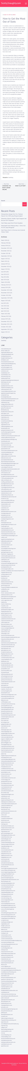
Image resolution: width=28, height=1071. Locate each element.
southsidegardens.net (6, 948)
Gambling (10, 177)
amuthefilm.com (5, 668)
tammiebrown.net (5, 726)
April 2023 (4, 311)
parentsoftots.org (6, 840)
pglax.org (3, 753)
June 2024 (4, 274)
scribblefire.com (5, 589)
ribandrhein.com (5, 576)
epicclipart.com (5, 413)
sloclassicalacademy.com (7, 646)
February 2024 (5, 285)
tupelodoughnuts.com (7, 528)
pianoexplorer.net (5, 946)
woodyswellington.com (7, 957)
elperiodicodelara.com (7, 352)
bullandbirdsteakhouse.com (8, 905)
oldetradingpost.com (6, 454)
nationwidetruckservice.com (8, 778)
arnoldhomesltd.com (6, 485)
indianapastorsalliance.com (8, 802)
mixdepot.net (4, 933)
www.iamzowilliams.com (7, 942)
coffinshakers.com (6, 702)
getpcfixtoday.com (6, 408)
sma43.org (4, 911)
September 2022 (5, 329)
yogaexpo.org (4, 591)
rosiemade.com (5, 526)
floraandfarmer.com (6, 471)
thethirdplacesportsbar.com (8, 953)
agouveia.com (4, 1022)
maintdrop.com (5, 417)
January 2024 (4, 287)
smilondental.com (6, 543)
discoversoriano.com (6, 624)
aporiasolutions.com (6, 829)
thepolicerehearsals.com (7, 639)
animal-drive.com (5, 822)
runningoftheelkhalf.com (7, 874)
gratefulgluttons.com (7, 613)
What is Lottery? (20, 185)
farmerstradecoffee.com (7, 844)
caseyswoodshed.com (6, 805)
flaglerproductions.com (7, 654)
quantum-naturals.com (7, 979)
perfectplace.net (5, 585)
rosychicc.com (4, 606)
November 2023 (5, 292)
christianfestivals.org (6, 735)
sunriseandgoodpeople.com (8, 759)
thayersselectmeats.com (7, 827)
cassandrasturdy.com (6, 617)
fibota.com (4, 964)
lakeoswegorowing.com (7, 1018)
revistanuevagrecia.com (7, 687)
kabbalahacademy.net (6, 541)
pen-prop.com (4, 866)
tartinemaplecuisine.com (7, 716)
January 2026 (4, 245)
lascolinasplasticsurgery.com (8, 907)
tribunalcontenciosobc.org (8, 644)
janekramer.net (5, 718)
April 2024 (4, 279)
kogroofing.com (5, 422)
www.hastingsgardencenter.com (9, 944)
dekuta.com (4, 929)
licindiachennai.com (6, 356)
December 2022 (5, 321)
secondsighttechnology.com (8, 548)
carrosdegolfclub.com (7, 467)
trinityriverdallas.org (6, 583)
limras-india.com (5, 350)
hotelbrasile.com (5, 441)
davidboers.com (5, 848)
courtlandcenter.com (6, 787)
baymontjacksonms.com (7, 750)
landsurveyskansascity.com (8, 890)
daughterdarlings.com (6, 358)
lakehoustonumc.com (6, 855)
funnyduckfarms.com (6, 1005)
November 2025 (5, 250)
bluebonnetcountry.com (7, 411)
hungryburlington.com (6, 713)
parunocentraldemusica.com (8, 968)
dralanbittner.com (5, 515)
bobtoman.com (5, 419)
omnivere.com (4, 371)
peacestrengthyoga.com (7, 877)
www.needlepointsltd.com (8, 903)
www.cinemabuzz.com (7, 931)
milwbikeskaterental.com (7, 748)
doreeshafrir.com (5, 692)
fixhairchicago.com (6, 807)
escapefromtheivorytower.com (9, 476)
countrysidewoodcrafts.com (8, 391)
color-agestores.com (6, 600)
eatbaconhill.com (5, 378)
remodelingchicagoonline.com (9, 913)
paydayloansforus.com (7, 385)
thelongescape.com (6, 729)
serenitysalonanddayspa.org (8, 363)
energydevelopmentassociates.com (10, 469)
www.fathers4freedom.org (8, 870)
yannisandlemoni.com (6, 517)
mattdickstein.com (6, 851)
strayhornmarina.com (6, 652)
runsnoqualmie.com (6, 896)
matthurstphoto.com (6, 986)
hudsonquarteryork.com (7, 962)
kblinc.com (4, 520)
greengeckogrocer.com (7, 552)
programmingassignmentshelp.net (10, 380)
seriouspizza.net (5, 816)
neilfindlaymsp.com (6, 789)
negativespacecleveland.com (8, 755)
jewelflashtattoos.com (7, 406)
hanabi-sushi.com (5, 925)
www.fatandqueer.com (7, 887)
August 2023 (4, 300)
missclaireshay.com (6, 349)
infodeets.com (5, 360)
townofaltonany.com (6, 752)
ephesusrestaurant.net (7, 955)
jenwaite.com (4, 1007)
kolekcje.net (4, 578)
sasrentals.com (5, 546)
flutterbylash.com (5, 1001)
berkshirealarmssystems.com (8, 511)
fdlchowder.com (5, 901)
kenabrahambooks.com (7, 665)
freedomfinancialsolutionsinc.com (10, 879)
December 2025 (5, 248)
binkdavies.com (5, 661)
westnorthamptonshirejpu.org (9, 439)
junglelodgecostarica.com (8, 733)
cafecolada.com (5, 622)
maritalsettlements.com (7, 746)
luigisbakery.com (5, 924)
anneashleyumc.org (6, 888)
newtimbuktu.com (6, 374)
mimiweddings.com (6, 1036)
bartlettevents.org (6, 445)
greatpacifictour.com (6, 781)
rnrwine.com (4, 1016)
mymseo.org (4, 1025)
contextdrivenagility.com (7, 698)
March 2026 (4, 240)
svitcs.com (4, 815)
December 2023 (5, 290)
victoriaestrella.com (6, 783)
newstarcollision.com (6, 545)
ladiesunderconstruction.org (8, 456)
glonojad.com (4, 685)
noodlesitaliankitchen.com (8, 400)
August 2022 (4, 332)
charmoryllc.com (5, 631)
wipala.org (4, 602)
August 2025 (4, 258)
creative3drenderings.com (7, 842)
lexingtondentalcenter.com (8, 557)
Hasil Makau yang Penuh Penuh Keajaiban (12, 223)
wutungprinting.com (6, 744)
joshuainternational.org (7, 863)
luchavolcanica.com (6, 774)
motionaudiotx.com (6, 1031)
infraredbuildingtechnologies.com (9, 463)
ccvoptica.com (5, 920)
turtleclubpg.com (5, 779)
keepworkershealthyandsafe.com (9, 398)
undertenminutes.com (7, 369)
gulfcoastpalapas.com (7, 833)
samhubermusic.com (6, 1044)
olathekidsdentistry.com (7, 530)
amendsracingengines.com (8, 883)
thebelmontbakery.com (7, 387)
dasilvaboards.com (6, 648)
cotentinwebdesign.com (7, 452)
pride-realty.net (5, 998)
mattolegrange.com (6, 731)
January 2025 (4, 264)
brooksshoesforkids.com (7, 826)
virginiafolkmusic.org (6, 572)
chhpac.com (4, 1027)
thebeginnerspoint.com (7, 626)
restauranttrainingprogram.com (9, 563)
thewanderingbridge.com (7, 707)
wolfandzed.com (5, 927)
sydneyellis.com (5, 559)
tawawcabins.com (5, 504)
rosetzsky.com (5, 683)
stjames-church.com (6, 689)
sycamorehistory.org (6, 937)
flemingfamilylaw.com (7, 1014)
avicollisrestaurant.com (7, 790)
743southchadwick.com (7, 478)
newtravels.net (5, 384)
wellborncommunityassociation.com (10, 435)
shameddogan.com (6, 839)
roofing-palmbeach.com (7, 482)
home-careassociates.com (8, 593)
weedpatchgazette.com (7, 519)
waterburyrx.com (5, 796)
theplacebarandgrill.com (7, 794)
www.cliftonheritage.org (7, 909)
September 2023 (5, 298)
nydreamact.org (5, 402)
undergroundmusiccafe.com (8, 1042)
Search (3, 200)
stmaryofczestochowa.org (8, 704)
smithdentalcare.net (6, 1040)
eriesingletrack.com (6, 522)
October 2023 (5, 295)
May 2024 (3, 277)
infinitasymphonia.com (7, 674)
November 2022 (5, 324)
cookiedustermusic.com (7, 768)
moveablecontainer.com (7, 447)
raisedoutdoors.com (6, 493)
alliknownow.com (5, 641)
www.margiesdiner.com (7, 900)
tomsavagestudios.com (7, 569)
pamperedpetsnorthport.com (8, 524)
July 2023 (3, 303)
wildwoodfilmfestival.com (8, 437)
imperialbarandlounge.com (8, 491)
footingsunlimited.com (7, 894)
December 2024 (5, 266)
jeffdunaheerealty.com (7, 876)
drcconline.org (4, 792)
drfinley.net (4, 1012)
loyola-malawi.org (6, 604)
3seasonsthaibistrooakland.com (9, 587)
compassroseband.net (7, 818)
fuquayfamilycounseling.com (8, 1020)
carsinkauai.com (5, 992)
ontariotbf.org (5, 395)
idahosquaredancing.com (7, 502)
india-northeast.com (6, 480)
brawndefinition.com (6, 655)
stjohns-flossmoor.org (7, 765)
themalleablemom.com (7, 709)
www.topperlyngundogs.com (8, 872)
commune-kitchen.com (7, 667)
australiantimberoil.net (7, 459)
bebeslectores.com (6, 458)
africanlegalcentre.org (7, 676)
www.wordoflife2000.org (7, 500)
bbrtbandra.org (5, 410)
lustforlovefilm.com (6, 670)
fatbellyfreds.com (6, 959)
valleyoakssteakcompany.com (9, 803)
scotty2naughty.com (6, 691)
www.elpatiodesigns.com (7, 961)
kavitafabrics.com (5, 772)
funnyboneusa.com (6, 766)
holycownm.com (5, 776)
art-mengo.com (5, 722)
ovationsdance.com (6, 574)
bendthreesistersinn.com (7, 763)
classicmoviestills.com (7, 620)
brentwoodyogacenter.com (8, 914)
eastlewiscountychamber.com (9, 643)
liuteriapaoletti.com (6, 757)
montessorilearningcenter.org (8, 981)
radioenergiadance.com (7, 426)
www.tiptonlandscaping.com (8, 916)
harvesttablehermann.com (8, 465)
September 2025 (5, 256)
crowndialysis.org (5, 561)
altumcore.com (5, 820)
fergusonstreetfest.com (7, 983)
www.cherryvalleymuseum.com (9, 450)
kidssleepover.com (6, 382)
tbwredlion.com (5, 975)
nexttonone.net (5, 859)
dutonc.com (4, 728)
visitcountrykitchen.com (7, 737)
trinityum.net (4, 949)
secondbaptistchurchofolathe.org (10, 1023)
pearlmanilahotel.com (7, 415)
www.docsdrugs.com (6, 898)
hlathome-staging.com (7, 554)
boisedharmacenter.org (7, 598)
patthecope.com (5, 813)
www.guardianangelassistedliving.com (11, 970)
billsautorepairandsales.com (8, 977)
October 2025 (5, 253)
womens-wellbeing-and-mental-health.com (12, 570)
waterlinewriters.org (6, 837)
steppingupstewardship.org (8, 918)
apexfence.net (5, 1046)
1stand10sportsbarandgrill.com (9, 535)
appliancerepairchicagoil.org (8, 393)
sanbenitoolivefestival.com (8, 618)
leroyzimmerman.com (6, 1011)
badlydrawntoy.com (6, 853)
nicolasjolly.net (5, 672)
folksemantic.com (6, 506)
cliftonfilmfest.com (6, 489)
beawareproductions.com (7, 696)
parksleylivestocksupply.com (8, 596)
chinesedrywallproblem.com (8, 761)
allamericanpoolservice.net (8, 565)
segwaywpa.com (5, 831)
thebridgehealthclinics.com (8, 835)
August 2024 (4, 269)
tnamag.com (4, 824)
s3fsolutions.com (5, 472)
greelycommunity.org (6, 680)
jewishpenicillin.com (6, 567)
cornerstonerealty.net (7, 938)
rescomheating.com (6, 1035)
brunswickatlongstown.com (8, 715)
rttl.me (3, 1033)
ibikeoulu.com (4, 700)
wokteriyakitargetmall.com (8, 556)
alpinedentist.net (5, 424)
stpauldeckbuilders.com (7, 892)
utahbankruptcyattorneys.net (8, 496)
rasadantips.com (5, 373)
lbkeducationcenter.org (7, 582)
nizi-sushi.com (4, 720)
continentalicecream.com (7, 657)
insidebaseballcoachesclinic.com (9, 990)
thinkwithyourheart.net (7, 495)
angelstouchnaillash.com (7, 539)
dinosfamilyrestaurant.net (8, 461)
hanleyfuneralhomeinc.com (8, 532)
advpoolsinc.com (5, 798)
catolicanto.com (5, 580)
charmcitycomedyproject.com (8, 694)
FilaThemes (14, 1065)
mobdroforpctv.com (6, 615)
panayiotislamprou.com (7, 430)
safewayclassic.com (6, 389)
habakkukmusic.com (6, 857)
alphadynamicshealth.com (8, 999)
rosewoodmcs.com (6, 935)
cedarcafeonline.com (6, 365)
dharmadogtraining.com (7, 1029)
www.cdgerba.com (6, 966)
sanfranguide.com (5, 630)
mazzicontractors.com (7, 951)
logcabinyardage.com (6, 846)
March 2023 (4, 313)
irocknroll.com (5, 498)
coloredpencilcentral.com (7, 487)
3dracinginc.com (5, 633)
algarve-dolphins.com (6, 739)
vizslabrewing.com (6, 513)
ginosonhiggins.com (6, 742)
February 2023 (5, 316)
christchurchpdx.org (6, 663)
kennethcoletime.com (7, 711)
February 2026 (5, 243)
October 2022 (5, 326)
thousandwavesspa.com (7, 785)
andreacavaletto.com (6, 594)
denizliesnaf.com (5, 809)
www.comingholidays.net (7, 628)
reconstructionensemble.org (8, 770)
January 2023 (4, 319)
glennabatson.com (6, 650)
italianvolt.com (5, 509)
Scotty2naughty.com (11, 3)
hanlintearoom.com (6, 1003)
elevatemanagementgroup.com (9, 1009)
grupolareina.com (5, 448)
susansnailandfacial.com (7, 864)
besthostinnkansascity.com (8, 1038)
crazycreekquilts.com (6, 659)
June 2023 (4, 306)
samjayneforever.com (6, 985)
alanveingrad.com (5, 741)
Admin (14, 14)
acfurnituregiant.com (6, 367)
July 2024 (3, 271)
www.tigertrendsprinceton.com (9, 868)
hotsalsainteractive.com (7, 361)
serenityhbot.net (5, 861)
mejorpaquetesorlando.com (8, 533)
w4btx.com (4, 537)
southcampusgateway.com (8, 432)
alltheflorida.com (5, 988)
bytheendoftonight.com (7, 609)
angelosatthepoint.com (7, 800)
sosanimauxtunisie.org (7, 421)
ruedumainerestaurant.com (8, 681)
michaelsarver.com (6, 550)
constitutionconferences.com (8, 811)
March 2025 (4, 261)
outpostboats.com (6, 607)
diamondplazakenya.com (7, 974)
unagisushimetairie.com (7, 404)
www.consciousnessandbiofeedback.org (11, 940)
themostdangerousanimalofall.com (10, 637)
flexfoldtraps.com (6, 881)
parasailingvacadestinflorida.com (9, 996)
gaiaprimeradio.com (6, 724)
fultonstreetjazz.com (7, 443)
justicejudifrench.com (6, 705)
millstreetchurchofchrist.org (8, 994)
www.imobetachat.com (7, 850)
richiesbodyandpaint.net (7, 354)
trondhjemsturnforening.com (8, 972)
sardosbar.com (5, 508)
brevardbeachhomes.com (7, 474)
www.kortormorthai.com (7, 885)
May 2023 (3, 308)
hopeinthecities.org (6, 611)
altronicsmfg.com (5, 376)
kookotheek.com (5, 428)
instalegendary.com (6, 397)
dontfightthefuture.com (7, 483)
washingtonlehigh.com (7, 922)
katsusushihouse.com (6, 678)
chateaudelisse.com (6, 434)
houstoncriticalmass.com (7, 635)
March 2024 (4, 282)
